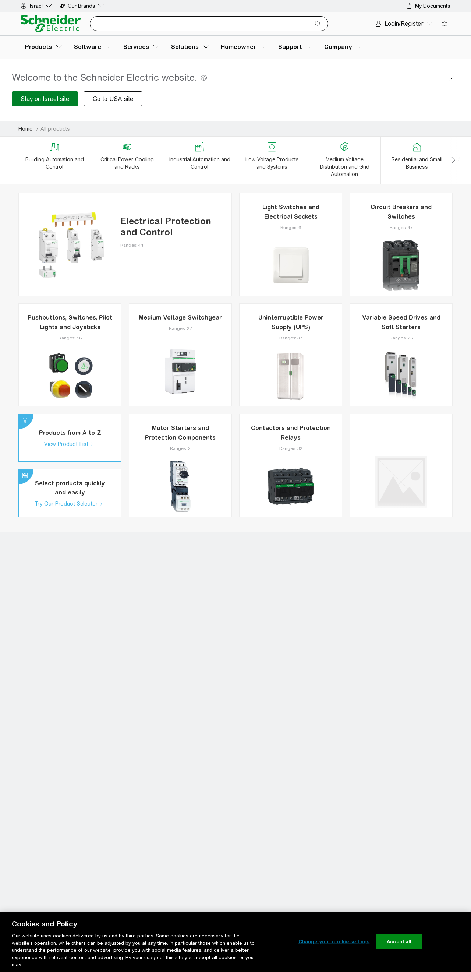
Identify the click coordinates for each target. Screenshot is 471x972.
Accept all (399, 941)
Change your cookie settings (334, 941)
